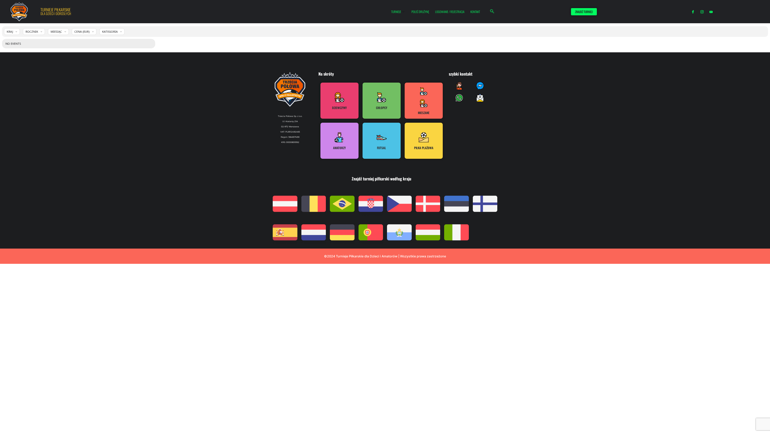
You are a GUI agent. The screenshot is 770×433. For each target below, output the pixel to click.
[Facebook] (693, 12)
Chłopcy (381, 107)
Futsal (381, 148)
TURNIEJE (396, 11)
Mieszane (424, 112)
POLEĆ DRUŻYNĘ (420, 11)
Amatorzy (339, 148)
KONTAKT (475, 11)
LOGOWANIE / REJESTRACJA (449, 11)
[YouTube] (711, 12)
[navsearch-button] (492, 12)
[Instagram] (702, 12)
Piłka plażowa (423, 148)
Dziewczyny (339, 107)
